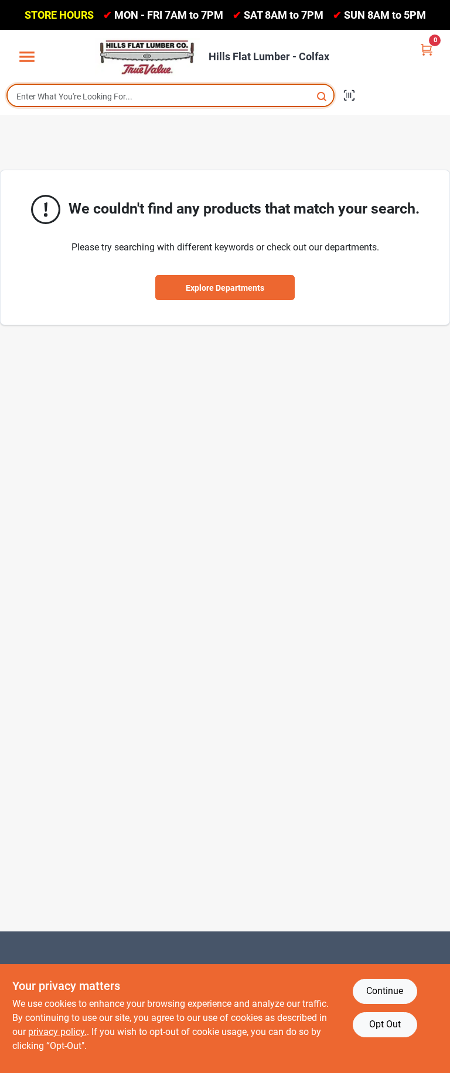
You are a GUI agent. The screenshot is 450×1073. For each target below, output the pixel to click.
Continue (384, 990)
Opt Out (385, 1024)
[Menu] (27, 57)
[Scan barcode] (349, 95)
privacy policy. (57, 1031)
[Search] (322, 95)
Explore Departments (225, 288)
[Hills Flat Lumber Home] (147, 56)
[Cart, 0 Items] (426, 49)
